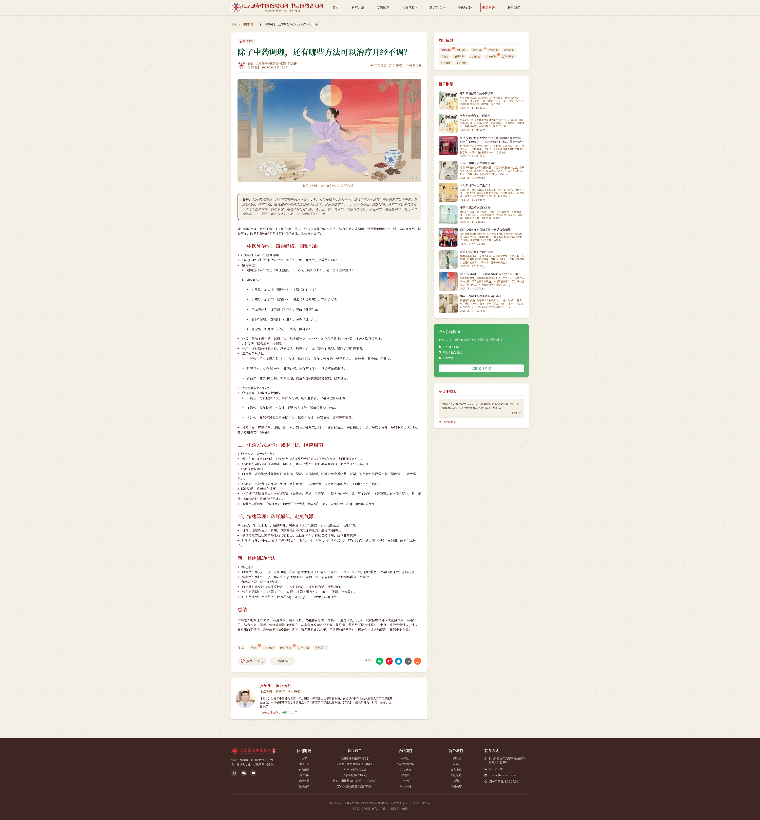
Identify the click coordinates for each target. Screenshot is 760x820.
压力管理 (445, 62)
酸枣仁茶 (509, 50)
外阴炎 (405, 758)
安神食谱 (491, 56)
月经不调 (405, 786)
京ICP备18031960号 (417, 803)
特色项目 (464, 7)
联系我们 (513, 7)
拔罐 (456, 781)
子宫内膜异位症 (405, 764)
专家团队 (383, 7)
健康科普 (488, 7)
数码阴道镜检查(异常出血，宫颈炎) (354, 781)
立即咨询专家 (481, 368)
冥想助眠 (477, 50)
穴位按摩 (303, 648)
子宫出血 (405, 781)
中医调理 (268, 648)
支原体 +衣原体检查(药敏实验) (355, 764)
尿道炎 (405, 775)
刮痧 (456, 764)
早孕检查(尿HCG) (355, 770)
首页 (335, 7)
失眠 (253, 648)
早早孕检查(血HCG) (354, 775)
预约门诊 (288, 713)
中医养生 (461, 50)
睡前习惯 (461, 62)
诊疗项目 (436, 7)
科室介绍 (358, 7)
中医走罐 (456, 775)
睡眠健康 (285, 648)
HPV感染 (405, 770)
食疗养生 (320, 648)
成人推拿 (456, 770)
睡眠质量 (459, 56)
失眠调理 (445, 50)
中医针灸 (456, 758)
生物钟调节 (508, 56)
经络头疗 (456, 786)
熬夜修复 (475, 56)
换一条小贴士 (446, 421)
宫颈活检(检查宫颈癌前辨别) (354, 786)
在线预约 (304, 786)
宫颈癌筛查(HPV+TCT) (354, 758)
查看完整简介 (270, 713)
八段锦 (444, 56)
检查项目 (408, 7)
